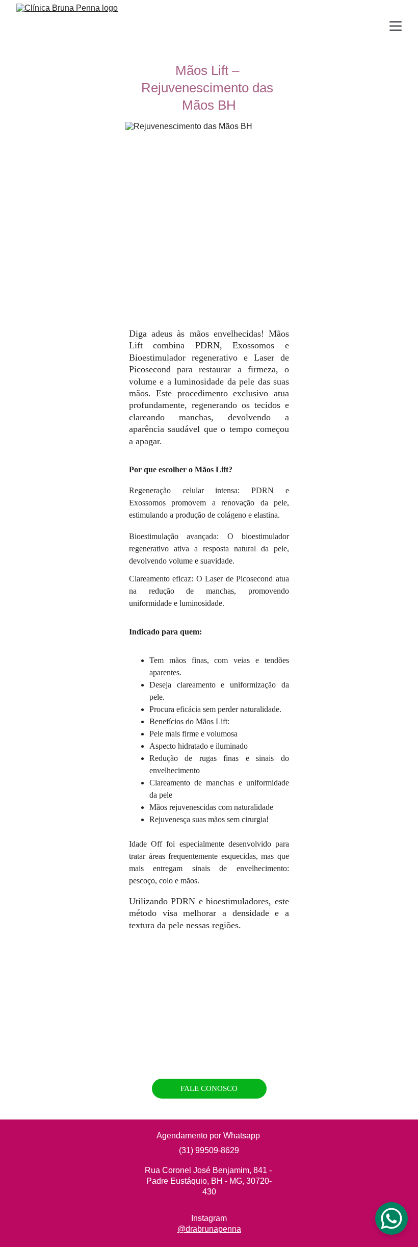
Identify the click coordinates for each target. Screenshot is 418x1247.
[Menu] (395, 26)
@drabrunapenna (209, 1229)
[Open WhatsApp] (391, 1218)
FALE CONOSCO (209, 1088)
